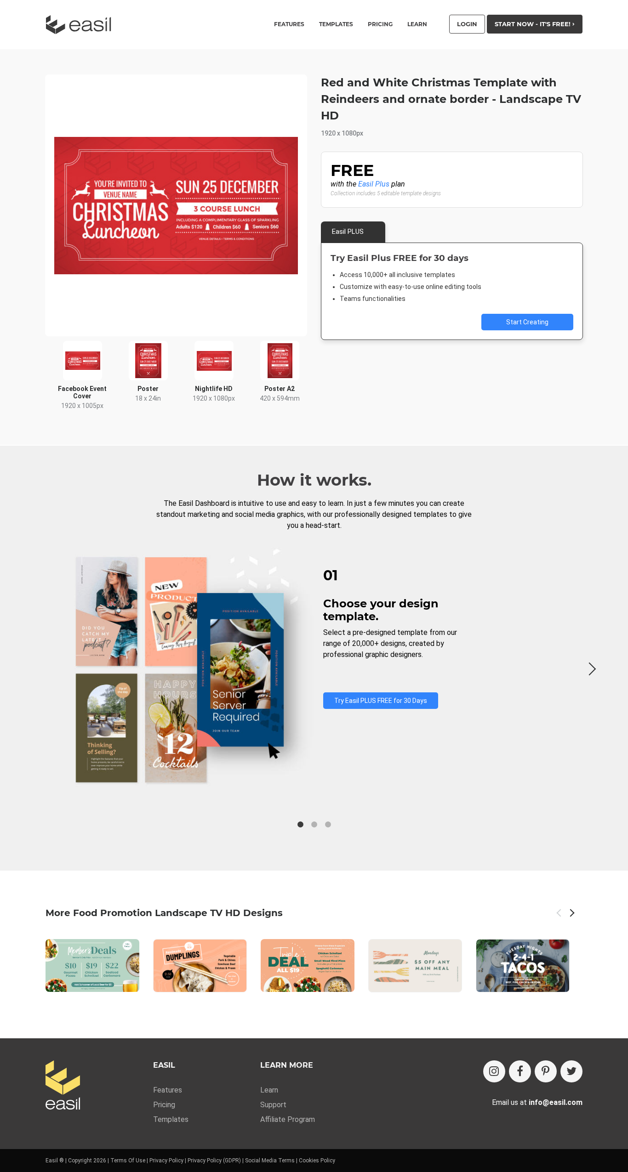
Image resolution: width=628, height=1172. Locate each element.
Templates (170, 1119)
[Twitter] (571, 1071)
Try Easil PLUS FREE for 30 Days (380, 700)
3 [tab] (327, 824)
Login (467, 24)
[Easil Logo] (81, 24)
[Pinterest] (546, 1071)
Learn (417, 24)
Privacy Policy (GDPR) (214, 1160)
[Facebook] (520, 1071)
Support (273, 1104)
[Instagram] (494, 1071)
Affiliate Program (287, 1119)
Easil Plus (373, 184)
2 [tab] (314, 824)
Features (167, 1090)
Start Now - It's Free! (533, 24)
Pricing (380, 24)
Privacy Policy (166, 1160)
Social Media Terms (270, 1160)
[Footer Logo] (63, 1085)
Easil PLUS (348, 231)
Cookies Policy (317, 1160)
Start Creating (527, 322)
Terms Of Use (127, 1160)
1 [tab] (300, 824)
